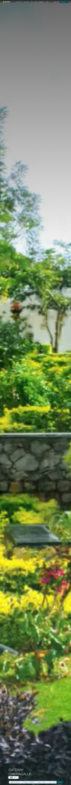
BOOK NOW (60, 782)
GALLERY (15, 777)
